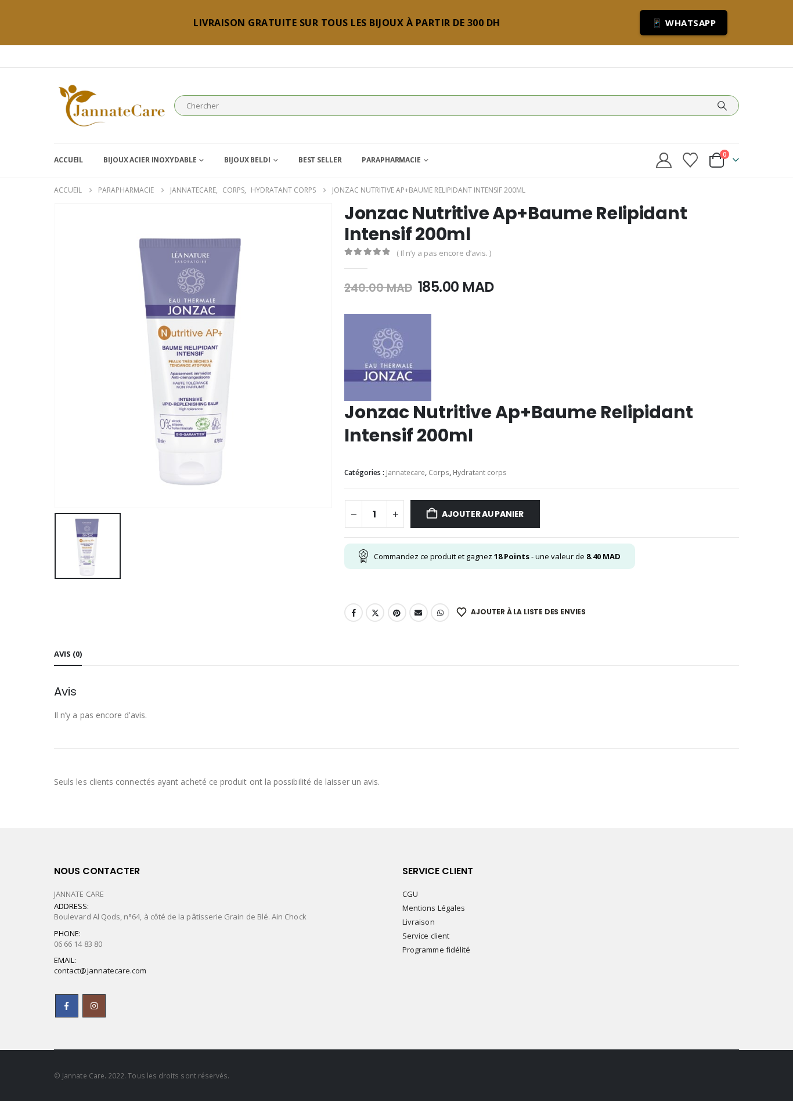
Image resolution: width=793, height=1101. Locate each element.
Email (418, 612)
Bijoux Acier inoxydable (149, 160)
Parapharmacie (391, 160)
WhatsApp (440, 612)
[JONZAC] (387, 357)
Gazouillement (375, 612)
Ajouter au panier (483, 514)
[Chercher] (722, 105)
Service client (425, 935)
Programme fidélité (436, 949)
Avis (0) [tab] (68, 654)
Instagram (94, 1005)
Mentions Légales (433, 908)
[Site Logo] (111, 106)
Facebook (353, 612)
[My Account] (663, 160)
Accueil (68, 160)
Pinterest (397, 612)
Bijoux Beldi (247, 160)
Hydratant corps (480, 472)
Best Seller (320, 160)
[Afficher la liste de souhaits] (691, 160)
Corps (438, 472)
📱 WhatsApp (683, 22)
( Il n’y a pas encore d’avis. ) (443, 253)
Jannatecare (405, 472)
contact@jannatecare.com (100, 970)
